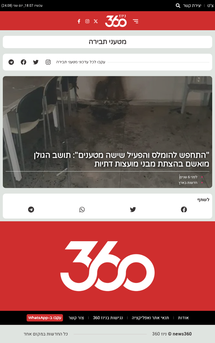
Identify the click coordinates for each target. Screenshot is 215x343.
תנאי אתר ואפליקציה (150, 318)
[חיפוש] (178, 5)
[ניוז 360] (116, 21)
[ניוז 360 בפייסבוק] (79, 21)
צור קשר (76, 318)
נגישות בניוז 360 (108, 318)
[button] (183, 209)
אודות (183, 318)
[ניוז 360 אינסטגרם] (87, 21)
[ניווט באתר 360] (135, 21)
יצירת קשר (192, 5)
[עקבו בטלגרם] (11, 62)
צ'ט (210, 5)
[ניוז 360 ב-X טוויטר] (95, 21)
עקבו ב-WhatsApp (44, 317)
